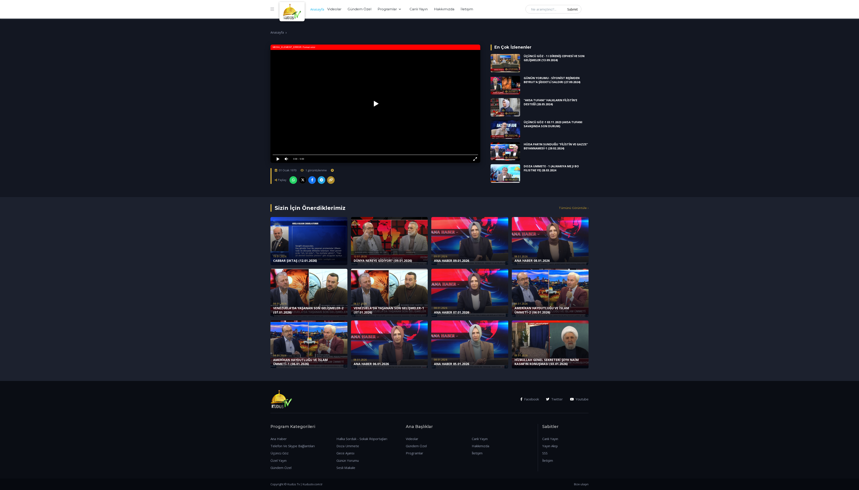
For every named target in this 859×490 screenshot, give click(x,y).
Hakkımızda (444, 9)
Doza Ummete (347, 446)
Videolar (334, 9)
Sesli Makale (345, 467)
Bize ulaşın (581, 484)
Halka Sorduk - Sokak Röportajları (361, 438)
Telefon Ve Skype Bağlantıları (292, 446)
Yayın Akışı (550, 446)
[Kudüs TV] (292, 9)
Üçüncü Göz (279, 453)
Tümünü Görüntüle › (574, 208)
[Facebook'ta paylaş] (312, 180)
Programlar (387, 9)
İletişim (467, 9)
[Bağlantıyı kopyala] (331, 180)
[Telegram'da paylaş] (321, 180)
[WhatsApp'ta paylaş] (293, 180)
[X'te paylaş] (302, 180)
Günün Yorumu (347, 460)
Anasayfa (317, 9)
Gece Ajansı (345, 453)
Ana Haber (278, 438)
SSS (545, 453)
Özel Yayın (278, 460)
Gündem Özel (359, 9)
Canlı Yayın (419, 9)
